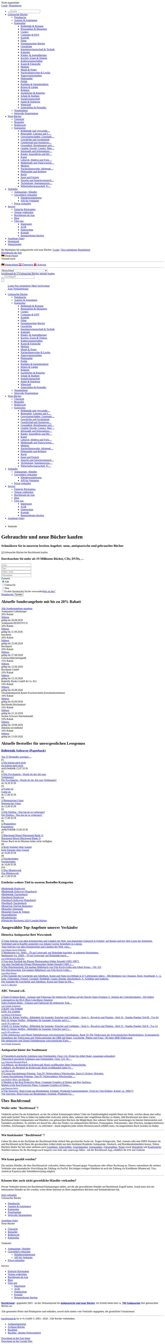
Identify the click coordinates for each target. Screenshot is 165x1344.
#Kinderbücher (9, 917)
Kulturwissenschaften (32, 61)
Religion (25, 90)
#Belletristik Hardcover (13, 888)
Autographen (95, 1147)
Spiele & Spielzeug (30, 101)
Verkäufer (13, 189)
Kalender (25, 52)
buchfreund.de (8, 1318)
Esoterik (25, 37)
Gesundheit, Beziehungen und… (37, 145)
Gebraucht (10, 585)
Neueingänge (21, 110)
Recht (24, 174)
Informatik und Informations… (36, 151)
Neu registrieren (69, 249)
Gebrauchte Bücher (18, 14)
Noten (121, 1147)
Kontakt (25, 232)
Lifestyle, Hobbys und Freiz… (36, 160)
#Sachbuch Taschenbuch (14, 903)
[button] (82, 255)
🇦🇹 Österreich (26, 264)
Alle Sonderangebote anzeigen (16, 608)
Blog (16, 218)
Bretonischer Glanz (11, 803)
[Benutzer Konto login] (2, 280)
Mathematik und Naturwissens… (37, 162)
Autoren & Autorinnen (25, 20)
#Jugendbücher (9, 914)
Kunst (24, 157)
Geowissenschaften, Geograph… (37, 136)
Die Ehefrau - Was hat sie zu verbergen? (21, 815)
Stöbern (5, 617)
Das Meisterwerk (10, 873)
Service (11, 206)
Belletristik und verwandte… (35, 130)
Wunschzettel (14, 244)
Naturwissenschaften (31, 75)
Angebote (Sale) (16, 238)
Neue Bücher (14, 116)
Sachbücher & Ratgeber (33, 93)
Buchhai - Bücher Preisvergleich (24, 1332)
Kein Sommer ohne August (15, 850)
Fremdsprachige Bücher (33, 43)
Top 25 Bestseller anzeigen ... (16, 756)
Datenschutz (27, 229)
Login (4, 5)
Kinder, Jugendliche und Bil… (36, 154)
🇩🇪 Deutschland (10, 264)
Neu (7, 588)
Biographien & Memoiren (34, 29)
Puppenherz (7, 826)
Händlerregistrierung (31, 197)
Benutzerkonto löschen (32, 235)
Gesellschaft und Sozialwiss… (36, 142)
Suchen (18, 594)
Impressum (26, 224)
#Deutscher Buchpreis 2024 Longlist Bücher (24, 920)
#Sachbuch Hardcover (12, 897)
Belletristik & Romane (32, 26)
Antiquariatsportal (17, 1324)
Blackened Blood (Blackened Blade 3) (21, 838)
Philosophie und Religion (33, 171)
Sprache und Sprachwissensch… (37, 180)
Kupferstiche (154, 1147)
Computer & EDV (30, 34)
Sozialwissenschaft (30, 98)
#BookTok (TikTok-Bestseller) (17, 906)
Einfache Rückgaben (24, 209)
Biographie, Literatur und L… (36, 133)
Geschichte (26, 46)
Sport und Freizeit (30, 177)
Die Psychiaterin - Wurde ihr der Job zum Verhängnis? (29, 780)
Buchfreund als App (24, 215)
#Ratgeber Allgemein (12, 909)
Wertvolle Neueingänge (26, 113)
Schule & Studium (30, 96)
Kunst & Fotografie (30, 64)
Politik (24, 81)
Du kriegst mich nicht (12, 765)
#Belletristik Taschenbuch (14, 894)
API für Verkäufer (30, 200)
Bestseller (19, 122)
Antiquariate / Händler (25, 192)
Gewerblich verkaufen (25, 194)
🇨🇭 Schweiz (40, 264)
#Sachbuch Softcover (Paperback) (18, 900)
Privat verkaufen (22, 203)
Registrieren (15, 5)
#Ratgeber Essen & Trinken (15, 911)
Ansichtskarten (80, 1147)
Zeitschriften (65, 1147)
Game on (6, 791)
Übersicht (19, 119)
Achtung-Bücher (16, 1327)
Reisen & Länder (29, 87)
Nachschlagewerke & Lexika (35, 72)
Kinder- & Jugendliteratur (34, 55)
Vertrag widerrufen (23, 212)
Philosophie (27, 78)
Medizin (25, 66)
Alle (7, 581)
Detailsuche (20, 17)
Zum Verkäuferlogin (18, 288)
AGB (23, 226)
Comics (24, 32)
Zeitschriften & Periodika (33, 107)
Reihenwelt (20, 125)
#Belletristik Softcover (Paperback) (19, 891)
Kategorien (19, 23)
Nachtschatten (8, 861)
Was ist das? (49, 591)
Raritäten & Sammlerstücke (35, 84)
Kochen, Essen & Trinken (34, 58)
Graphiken (52, 1147)
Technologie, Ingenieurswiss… (36, 183)
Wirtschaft (26, 104)
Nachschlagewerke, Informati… (37, 168)
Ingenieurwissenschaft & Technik (38, 49)
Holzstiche (137, 1147)
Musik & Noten (29, 69)
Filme (23, 40)
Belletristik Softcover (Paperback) (23, 750)
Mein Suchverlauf (40, 285)
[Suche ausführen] (2, 277)
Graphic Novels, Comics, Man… (37, 148)
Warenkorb (13, 241)
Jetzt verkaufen (9, 1195)
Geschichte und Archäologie (35, 139)
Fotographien (110, 1147)
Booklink (12, 1329)
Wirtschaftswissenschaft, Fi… (36, 186)
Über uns (19, 221)
